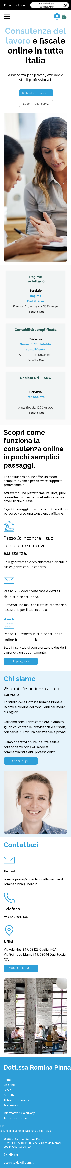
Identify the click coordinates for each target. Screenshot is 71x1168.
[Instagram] (6, 1154)
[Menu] (7, 16)
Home (7, 1080)
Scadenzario (11, 1105)
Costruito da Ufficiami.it (19, 1162)
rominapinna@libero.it (20, 884)
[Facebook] (11, 1154)
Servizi (8, 1090)
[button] (64, 16)
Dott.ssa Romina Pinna (37, 1067)
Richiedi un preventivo (17, 1100)
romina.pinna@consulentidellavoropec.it (33, 879)
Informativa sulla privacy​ (19, 1113)
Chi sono (9, 1085)
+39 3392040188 (16, 917)
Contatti (9, 1095)
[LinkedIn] (16, 1154)
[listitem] (35, 294)
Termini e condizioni (16, 1118)
